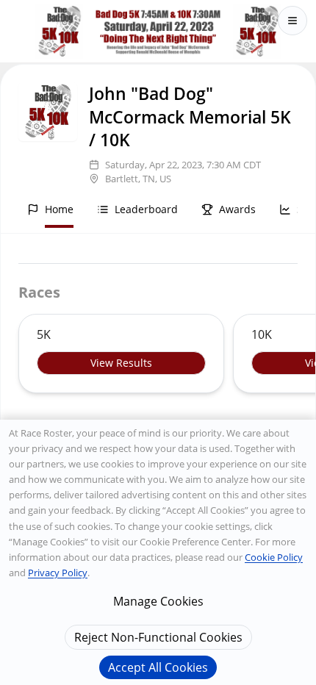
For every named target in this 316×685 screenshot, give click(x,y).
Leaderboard (146, 209)
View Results (121, 363)
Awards (237, 209)
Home (59, 209)
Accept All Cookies (158, 667)
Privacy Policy (57, 572)
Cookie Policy (274, 557)
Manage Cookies (158, 601)
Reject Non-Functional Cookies (158, 637)
